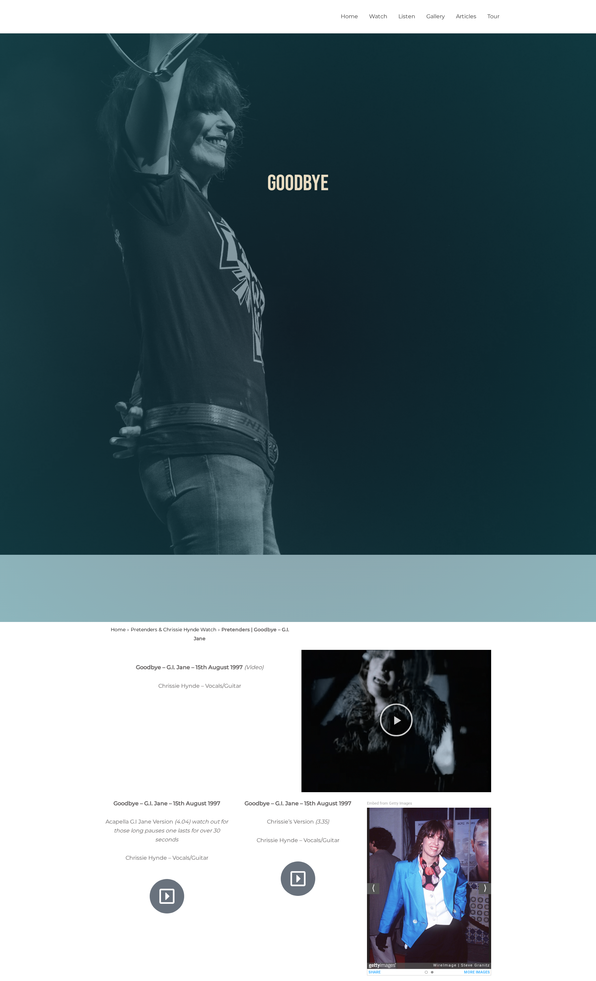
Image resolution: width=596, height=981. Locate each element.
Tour (493, 16)
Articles (466, 16)
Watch (378, 16)
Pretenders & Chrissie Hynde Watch (173, 629)
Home (349, 16)
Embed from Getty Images (389, 803)
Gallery (435, 16)
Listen (406, 16)
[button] (396, 721)
